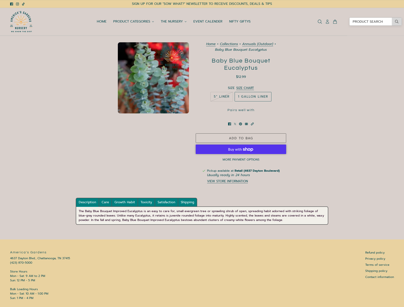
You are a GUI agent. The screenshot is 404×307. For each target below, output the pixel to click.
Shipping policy (376, 271)
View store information (227, 181)
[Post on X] (235, 124)
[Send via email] (246, 124)
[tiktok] (23, 4)
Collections (229, 44)
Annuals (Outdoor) (257, 44)
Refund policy (375, 252)
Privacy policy (375, 258)
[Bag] (335, 22)
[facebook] (11, 4)
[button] (252, 124)
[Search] (320, 22)
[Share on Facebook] (229, 124)
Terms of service (377, 265)
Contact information (379, 277)
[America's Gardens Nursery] (21, 21)
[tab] (87, 202)
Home (211, 44)
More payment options (241, 159)
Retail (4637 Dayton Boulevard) (257, 171)
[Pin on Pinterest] (240, 124)
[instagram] (17, 4)
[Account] (327, 22)
